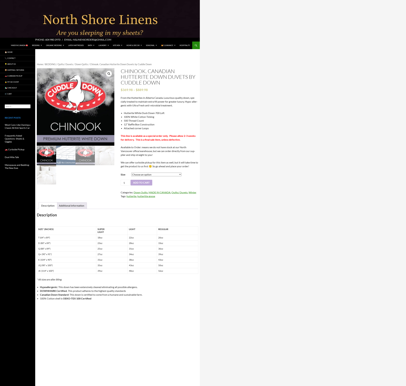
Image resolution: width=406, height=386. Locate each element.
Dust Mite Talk (12, 157)
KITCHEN (116, 45)
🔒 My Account (12, 82)
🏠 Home (9, 52)
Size (123, 174)
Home (40, 64)
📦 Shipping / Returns (14, 70)
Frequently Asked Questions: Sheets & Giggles (14, 138)
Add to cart (141, 182)
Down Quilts (81, 64)
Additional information (71, 205)
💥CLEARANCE (167, 45)
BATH (90, 45)
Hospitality (185, 45)
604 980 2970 (52, 39)
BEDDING (36, 45)
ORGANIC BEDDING (54, 45)
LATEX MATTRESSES (76, 45)
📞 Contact (10, 58)
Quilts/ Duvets (65, 64)
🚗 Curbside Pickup (13, 76)
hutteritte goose (146, 196)
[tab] (48, 205)
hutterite (131, 196)
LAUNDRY (102, 45)
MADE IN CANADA (159, 192)
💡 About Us (10, 64)
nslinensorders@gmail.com (92, 39)
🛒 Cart (8, 94)
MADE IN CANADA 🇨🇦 (19, 45)
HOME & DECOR (133, 45)
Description (48, 205)
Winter (192, 192)
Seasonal (150, 45)
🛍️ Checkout (11, 88)
